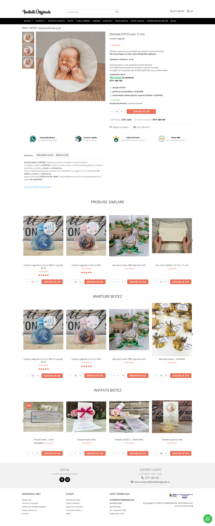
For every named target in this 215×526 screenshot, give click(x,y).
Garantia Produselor (74, 506)
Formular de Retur (157, 20)
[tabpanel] (70, 66)
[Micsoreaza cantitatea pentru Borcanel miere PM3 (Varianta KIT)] (113, 281)
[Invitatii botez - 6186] (43, 417)
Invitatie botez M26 (86, 439)
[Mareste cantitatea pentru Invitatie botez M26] (80, 453)
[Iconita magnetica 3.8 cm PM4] (86, 236)
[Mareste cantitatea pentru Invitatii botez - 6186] (37, 453)
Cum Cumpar (83, 20)
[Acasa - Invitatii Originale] (36, 12)
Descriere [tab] (28, 155)
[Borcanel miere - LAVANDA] (172, 329)
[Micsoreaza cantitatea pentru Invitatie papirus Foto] (156, 453)
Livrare (96, 20)
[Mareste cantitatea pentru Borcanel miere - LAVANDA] (166, 375)
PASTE (70, 20)
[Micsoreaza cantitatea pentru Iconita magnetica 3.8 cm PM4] (70, 281)
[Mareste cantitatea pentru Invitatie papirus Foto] (166, 453)
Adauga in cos (141, 111)
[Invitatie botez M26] (86, 416)
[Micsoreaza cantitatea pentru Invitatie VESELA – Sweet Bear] (113, 453)
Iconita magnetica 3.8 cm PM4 (86, 265)
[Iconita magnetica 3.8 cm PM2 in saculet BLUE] (43, 236)
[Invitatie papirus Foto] (172, 416)
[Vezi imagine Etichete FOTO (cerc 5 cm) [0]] (28, 38)
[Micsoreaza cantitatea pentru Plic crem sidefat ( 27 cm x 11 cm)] (156, 281)
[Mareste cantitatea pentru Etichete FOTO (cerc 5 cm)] (121, 111)
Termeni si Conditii (30, 503)
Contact (107, 20)
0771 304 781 (152, 477)
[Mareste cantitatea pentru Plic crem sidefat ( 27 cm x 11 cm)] (166, 281)
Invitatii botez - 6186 (43, 439)
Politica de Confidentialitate (34, 506)
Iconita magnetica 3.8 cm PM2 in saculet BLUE (43, 266)
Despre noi (26, 500)
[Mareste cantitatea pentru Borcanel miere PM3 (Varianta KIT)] (123, 281)
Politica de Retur (73, 503)
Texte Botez (121, 20)
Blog (173, 20)
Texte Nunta (137, 20)
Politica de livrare (29, 510)
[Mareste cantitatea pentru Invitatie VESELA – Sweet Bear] (123, 453)
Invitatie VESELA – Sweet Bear (129, 439)
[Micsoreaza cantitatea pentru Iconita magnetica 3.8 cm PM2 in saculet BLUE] (28, 281)
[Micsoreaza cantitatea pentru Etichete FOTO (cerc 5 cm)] (112, 111)
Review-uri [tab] (62, 155)
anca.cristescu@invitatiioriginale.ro (152, 481)
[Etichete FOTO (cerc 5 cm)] (70, 66)
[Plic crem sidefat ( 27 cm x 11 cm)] (172, 235)
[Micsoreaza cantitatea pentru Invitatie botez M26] (70, 453)
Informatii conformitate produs (37, 187)
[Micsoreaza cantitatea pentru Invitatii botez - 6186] (28, 453)
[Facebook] (61, 479)
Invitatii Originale (117, 38)
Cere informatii (143, 127)
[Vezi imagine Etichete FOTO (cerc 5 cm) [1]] (28, 50)
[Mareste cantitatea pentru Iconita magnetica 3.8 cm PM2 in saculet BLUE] (37, 281)
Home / (26, 27)
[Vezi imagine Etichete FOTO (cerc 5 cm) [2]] (28, 63)
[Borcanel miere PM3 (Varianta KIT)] (129, 235)
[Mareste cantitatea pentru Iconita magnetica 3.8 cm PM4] (80, 281)
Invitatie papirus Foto (172, 439)
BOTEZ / (34, 27)
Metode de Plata (73, 500)
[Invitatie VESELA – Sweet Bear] (129, 416)
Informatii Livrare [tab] (45, 155)
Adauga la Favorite (120, 127)
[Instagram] (67, 479)
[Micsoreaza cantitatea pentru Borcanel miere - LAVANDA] (156, 375)
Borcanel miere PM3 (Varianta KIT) (129, 265)
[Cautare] (117, 11)
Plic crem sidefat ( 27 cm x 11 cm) (172, 265)
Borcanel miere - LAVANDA (172, 359)
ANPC (68, 513)
